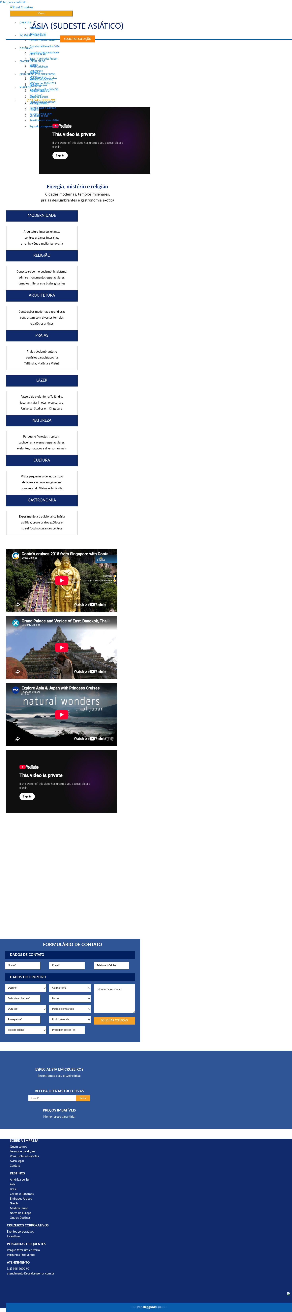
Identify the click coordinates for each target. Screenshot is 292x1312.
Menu (41, 13)
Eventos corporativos (41, 79)
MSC (32, 97)
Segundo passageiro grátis (44, 126)
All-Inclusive (36, 28)
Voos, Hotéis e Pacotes (24, 1156)
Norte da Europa (39, 96)
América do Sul (38, 53)
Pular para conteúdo (13, 2)
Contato (15, 1165)
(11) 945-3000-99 (18, 1269)
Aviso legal (17, 1161)
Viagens (25, 87)
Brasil (13, 1189)
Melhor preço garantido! (59, 1116)
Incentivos (35, 85)
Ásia (12, 1184)
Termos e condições (22, 1151)
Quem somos (18, 1146)
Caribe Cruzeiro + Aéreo (43, 40)
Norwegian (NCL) (39, 103)
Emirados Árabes (21, 1198)
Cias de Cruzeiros (32, 61)
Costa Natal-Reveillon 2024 (45, 46)
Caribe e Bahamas (22, 1194)
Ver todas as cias (39, 116)
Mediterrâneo (19, 1208)
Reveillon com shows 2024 (44, 120)
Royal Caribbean (39, 66)
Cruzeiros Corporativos (37, 74)
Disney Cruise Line (39, 91)
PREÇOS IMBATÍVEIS (59, 1110)
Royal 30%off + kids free (43, 108)
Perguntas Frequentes (21, 1255)
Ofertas (25, 22)
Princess (34, 109)
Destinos (26, 48)
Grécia (14, 1203)
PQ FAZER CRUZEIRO (33, 35)
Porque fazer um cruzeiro (23, 1250)
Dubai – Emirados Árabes (43, 58)
